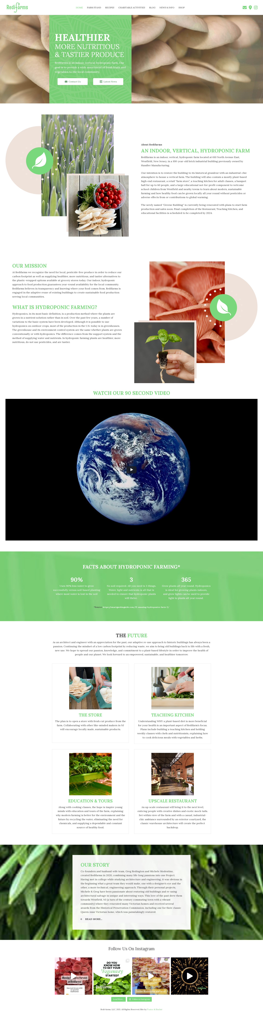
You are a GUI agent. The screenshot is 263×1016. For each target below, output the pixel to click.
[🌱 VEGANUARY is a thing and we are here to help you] (112, 976)
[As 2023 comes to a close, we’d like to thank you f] (189, 976)
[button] (73, 81)
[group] (76, 586)
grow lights (175, 594)
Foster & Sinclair (154, 1009)
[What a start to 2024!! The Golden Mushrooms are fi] (151, 976)
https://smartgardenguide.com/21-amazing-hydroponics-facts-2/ (136, 607)
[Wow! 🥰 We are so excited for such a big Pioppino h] (73, 976)
